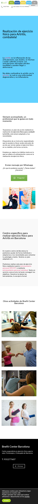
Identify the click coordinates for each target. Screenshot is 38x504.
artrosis (6, 75)
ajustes (27, 497)
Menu (33, 5)
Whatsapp (20, 466)
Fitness (11, 2)
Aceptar (6, 500)
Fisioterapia (17, 2)
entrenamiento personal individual (15, 270)
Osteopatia (28, 2)
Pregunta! (20, 178)
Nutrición (23, 2)
